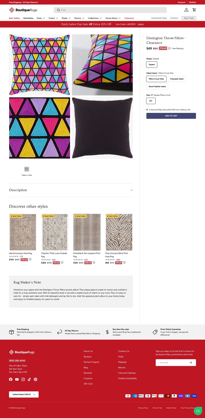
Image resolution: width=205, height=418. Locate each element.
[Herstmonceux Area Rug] (23, 232)
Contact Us (123, 351)
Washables (28, 18)
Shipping (122, 362)
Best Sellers (14, 18)
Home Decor (112, 18)
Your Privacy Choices (188, 408)
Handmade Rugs (159, 18)
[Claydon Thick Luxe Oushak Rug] (55, 232)
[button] (194, 10)
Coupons (88, 378)
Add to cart (171, 115)
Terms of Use (157, 408)
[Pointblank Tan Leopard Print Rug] (87, 232)
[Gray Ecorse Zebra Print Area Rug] (119, 232)
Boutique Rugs (20, 408)
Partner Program (91, 362)
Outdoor (174, 18)
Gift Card (88, 383)
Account (181, 2)
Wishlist (192, 2)
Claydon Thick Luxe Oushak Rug (54, 255)
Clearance (129, 18)
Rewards (88, 373)
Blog (86, 367)
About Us (88, 351)
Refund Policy (171, 408)
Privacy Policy (143, 408)
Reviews (87, 356)
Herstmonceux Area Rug (20, 253)
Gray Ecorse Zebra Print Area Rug (116, 255)
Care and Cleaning (127, 373)
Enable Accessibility (127, 378)
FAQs (120, 356)
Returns (121, 367)
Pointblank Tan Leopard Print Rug (86, 255)
